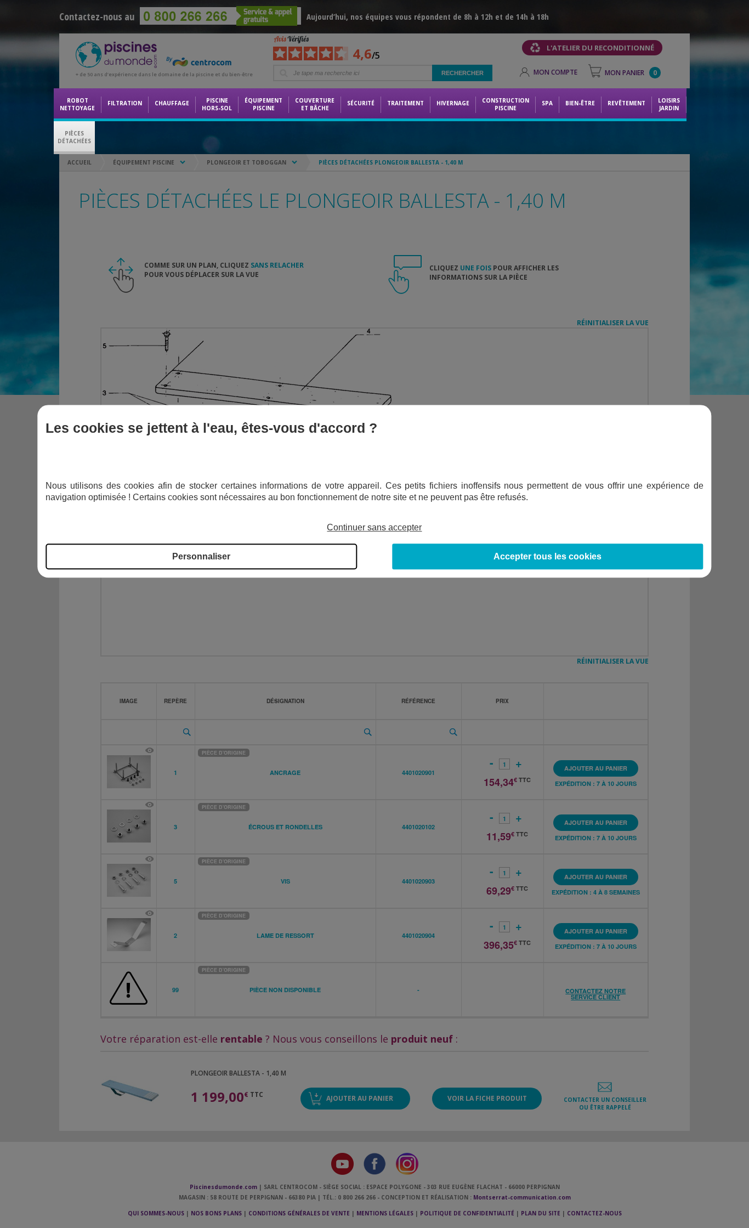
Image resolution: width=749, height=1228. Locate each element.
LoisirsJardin (669, 104)
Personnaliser (201, 556)
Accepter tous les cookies (547, 556)
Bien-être (580, 103)
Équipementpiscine (263, 104)
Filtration (124, 103)
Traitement (405, 103)
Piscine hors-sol (217, 104)
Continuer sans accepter (374, 527)
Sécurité (360, 103)
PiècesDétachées (74, 137)
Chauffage (172, 103)
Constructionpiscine (505, 104)
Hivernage (452, 103)
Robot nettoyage (77, 104)
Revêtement (626, 103)
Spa (547, 103)
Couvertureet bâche (314, 104)
